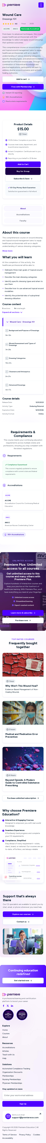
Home (5, 1030)
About (5, 1037)
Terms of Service (9, 1135)
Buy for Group (23, 171)
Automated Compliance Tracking (16, 1069)
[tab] (23, 208)
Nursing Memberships (11, 1079)
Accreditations (8, 1047)
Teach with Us (8, 1055)
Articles (5, 1051)
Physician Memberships (12, 1083)
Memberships (8, 1076)
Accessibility (7, 1138)
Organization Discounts (12, 1072)
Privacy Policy (25, 1135)
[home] (11, 5)
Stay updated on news (12, 1089)
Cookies (36, 1135)
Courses (6, 1033)
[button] (41, 5)
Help (4, 1058)
